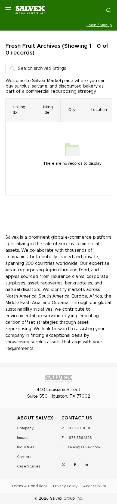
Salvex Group (62, 498)
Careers (24, 457)
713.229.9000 (79, 428)
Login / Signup (99, 25)
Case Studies (29, 466)
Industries (26, 447)
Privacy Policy (65, 486)
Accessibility (94, 486)
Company (25, 428)
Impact (23, 438)
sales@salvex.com (84, 447)
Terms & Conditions (29, 486)
